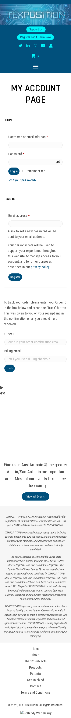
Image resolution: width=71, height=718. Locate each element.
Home (36, 648)
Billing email (12, 351)
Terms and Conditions (35, 692)
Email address (25, 215)
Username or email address (34, 137)
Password (22, 154)
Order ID (10, 334)
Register (15, 277)
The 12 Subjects (35, 661)
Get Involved (35, 680)
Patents (35, 673)
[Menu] (33, 67)
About (35, 655)
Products (35, 667)
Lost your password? (22, 180)
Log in (14, 171)
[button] (20, 46)
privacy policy (40, 267)
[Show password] (58, 162)
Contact (35, 686)
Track (9, 368)
